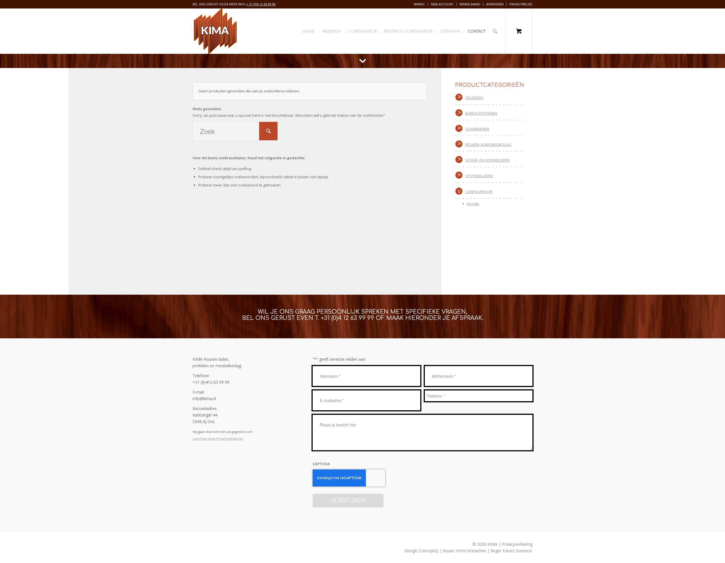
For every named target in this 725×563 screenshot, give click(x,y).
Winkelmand (470, 4)
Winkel (419, 4)
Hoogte (473, 203)
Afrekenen (495, 4)
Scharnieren (477, 128)
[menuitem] (419, 4)
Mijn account (442, 4)
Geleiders (474, 97)
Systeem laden (479, 175)
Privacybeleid (520, 4)
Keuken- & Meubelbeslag (488, 144)
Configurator (478, 191)
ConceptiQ (428, 550)
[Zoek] (495, 31)
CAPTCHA (321, 463)
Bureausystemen (481, 113)
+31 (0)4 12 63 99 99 (347, 318)
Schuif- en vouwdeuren (487, 160)
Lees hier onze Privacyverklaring (218, 438)
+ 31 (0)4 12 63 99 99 (261, 4)
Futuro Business (517, 550)
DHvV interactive (471, 550)
